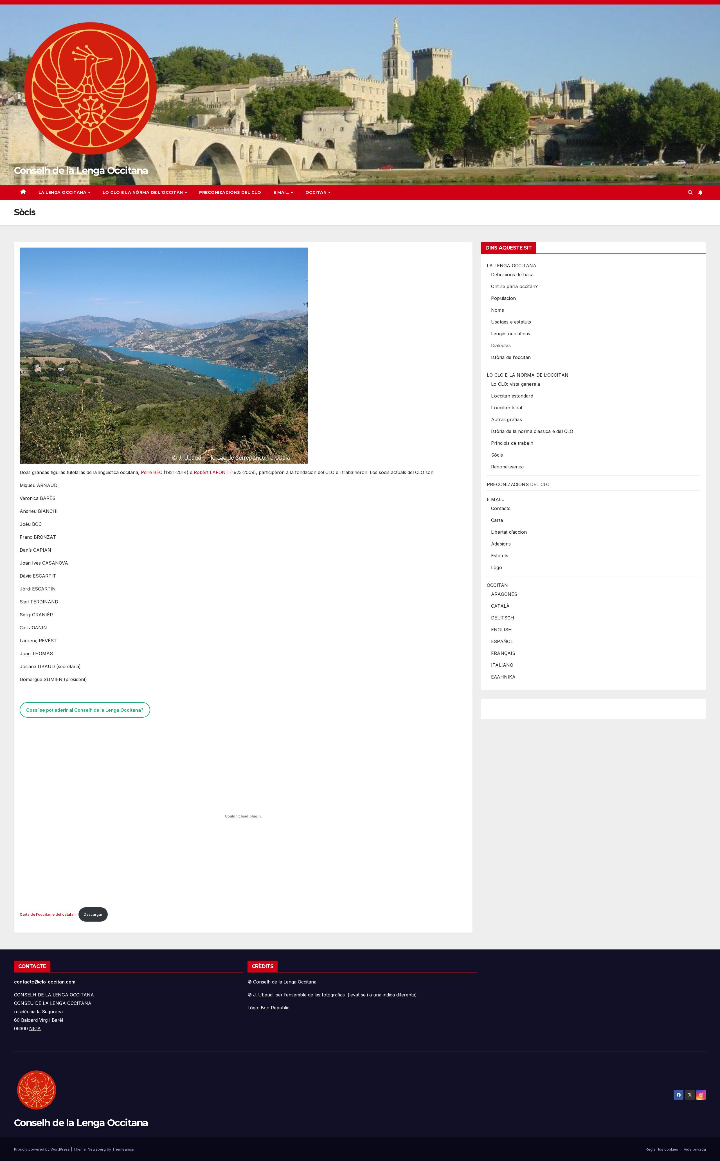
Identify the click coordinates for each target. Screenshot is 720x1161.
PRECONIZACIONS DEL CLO (230, 192)
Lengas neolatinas (510, 333)
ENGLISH (501, 629)
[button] (690, 192)
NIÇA (35, 1028)
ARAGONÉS (504, 594)
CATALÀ (500, 606)
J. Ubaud (263, 995)
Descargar (93, 914)
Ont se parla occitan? (514, 286)
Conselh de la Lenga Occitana (81, 170)
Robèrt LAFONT (211, 472)
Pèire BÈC (151, 472)
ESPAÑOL (502, 641)
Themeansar (123, 1149)
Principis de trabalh (512, 443)
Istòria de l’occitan (511, 357)
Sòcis (497, 455)
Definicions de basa (512, 274)
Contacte (501, 508)
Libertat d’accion (509, 532)
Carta (497, 520)
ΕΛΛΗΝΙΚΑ (503, 677)
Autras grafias (506, 419)
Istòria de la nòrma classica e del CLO (532, 431)
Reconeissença (507, 467)
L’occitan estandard (512, 396)
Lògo (496, 567)
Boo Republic (275, 1007)
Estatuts (499, 555)
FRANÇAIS (503, 653)
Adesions (501, 544)
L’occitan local (506, 407)
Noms (497, 310)
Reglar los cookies (662, 1149)
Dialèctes (501, 345)
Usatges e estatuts (511, 322)
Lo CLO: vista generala (515, 384)
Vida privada (695, 1149)
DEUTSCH (502, 618)
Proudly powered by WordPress (42, 1149)
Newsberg (97, 1149)
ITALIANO (502, 665)
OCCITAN (316, 192)
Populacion (503, 298)
